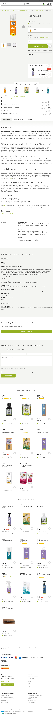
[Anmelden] (48, 3)
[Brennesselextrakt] (9, 410)
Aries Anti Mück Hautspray (10, 113)
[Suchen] (50, 7)
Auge (10, 178)
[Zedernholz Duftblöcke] (26, 90)
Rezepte (29, 683)
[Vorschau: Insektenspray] (3, 45)
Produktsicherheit (5, 711)
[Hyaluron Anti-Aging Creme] (26, 587)
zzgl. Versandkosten (44, 37)
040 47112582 (8, 676)
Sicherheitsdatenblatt (7, 213)
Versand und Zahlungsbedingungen (9, 698)
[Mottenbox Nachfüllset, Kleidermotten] (26, 553)
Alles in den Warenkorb (19, 96)
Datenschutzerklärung (20, 711)
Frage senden (8, 375)
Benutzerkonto (4, 702)
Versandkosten (23, 647)
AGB (12, 711)
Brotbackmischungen (33, 697)
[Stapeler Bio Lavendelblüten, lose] (9, 444)
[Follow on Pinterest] (4, 688)
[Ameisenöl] (37, 90)
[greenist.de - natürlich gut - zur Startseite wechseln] (27, 3)
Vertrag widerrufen (7, 684)
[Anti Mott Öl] (9, 587)
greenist (5, 205)
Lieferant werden (32, 680)
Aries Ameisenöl (7, 110)
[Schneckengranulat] (26, 410)
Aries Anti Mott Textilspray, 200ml (12, 104)
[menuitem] (48, 3)
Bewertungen (18, 119)
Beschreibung (6, 119)
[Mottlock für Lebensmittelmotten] (44, 444)
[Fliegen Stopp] (44, 410)
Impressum (30, 711)
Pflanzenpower (31, 702)
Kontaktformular (5, 681)
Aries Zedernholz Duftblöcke (11, 107)
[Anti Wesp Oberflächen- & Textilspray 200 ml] (44, 587)
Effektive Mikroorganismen (34, 698)
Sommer (22, 133)
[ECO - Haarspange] (9, 622)
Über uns (30, 684)
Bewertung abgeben (26, 331)
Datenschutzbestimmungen (17, 372)
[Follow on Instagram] (6, 688)
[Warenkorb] (50, 3)
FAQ (30, 119)
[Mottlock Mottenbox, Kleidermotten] (44, 553)
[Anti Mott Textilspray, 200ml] (16, 90)
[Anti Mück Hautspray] (48, 90)
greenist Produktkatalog (33, 676)
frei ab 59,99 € (33, 0)
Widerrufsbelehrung (6, 700)
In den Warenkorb (38, 46)
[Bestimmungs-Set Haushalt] (9, 478)
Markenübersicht (5, 695)
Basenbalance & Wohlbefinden (35, 695)
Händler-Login (31, 678)
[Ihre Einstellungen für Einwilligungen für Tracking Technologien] (9, 713)
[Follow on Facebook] (2, 688)
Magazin (30, 681)
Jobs (29, 686)
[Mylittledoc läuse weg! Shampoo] (26, 478)
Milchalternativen (32, 700)
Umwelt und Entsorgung (7, 697)
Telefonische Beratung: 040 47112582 (11, 0)
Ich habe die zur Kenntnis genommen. (21, 372)
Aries (29, 13)
